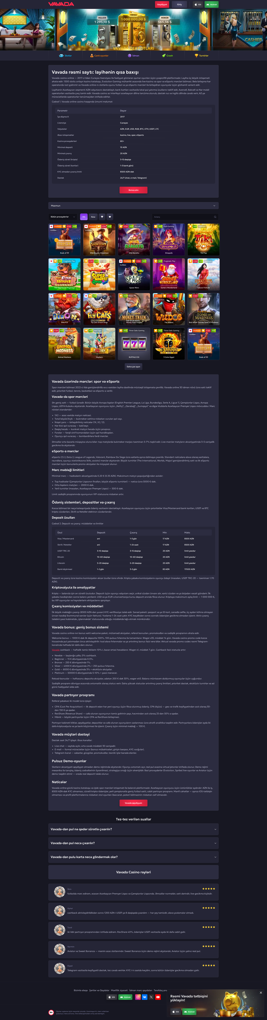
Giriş (179, 4)
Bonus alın (134, 190)
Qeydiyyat (162, 4)
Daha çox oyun (133, 366)
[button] (3, 30)
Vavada (56, 649)
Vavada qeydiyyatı (133, 803)
